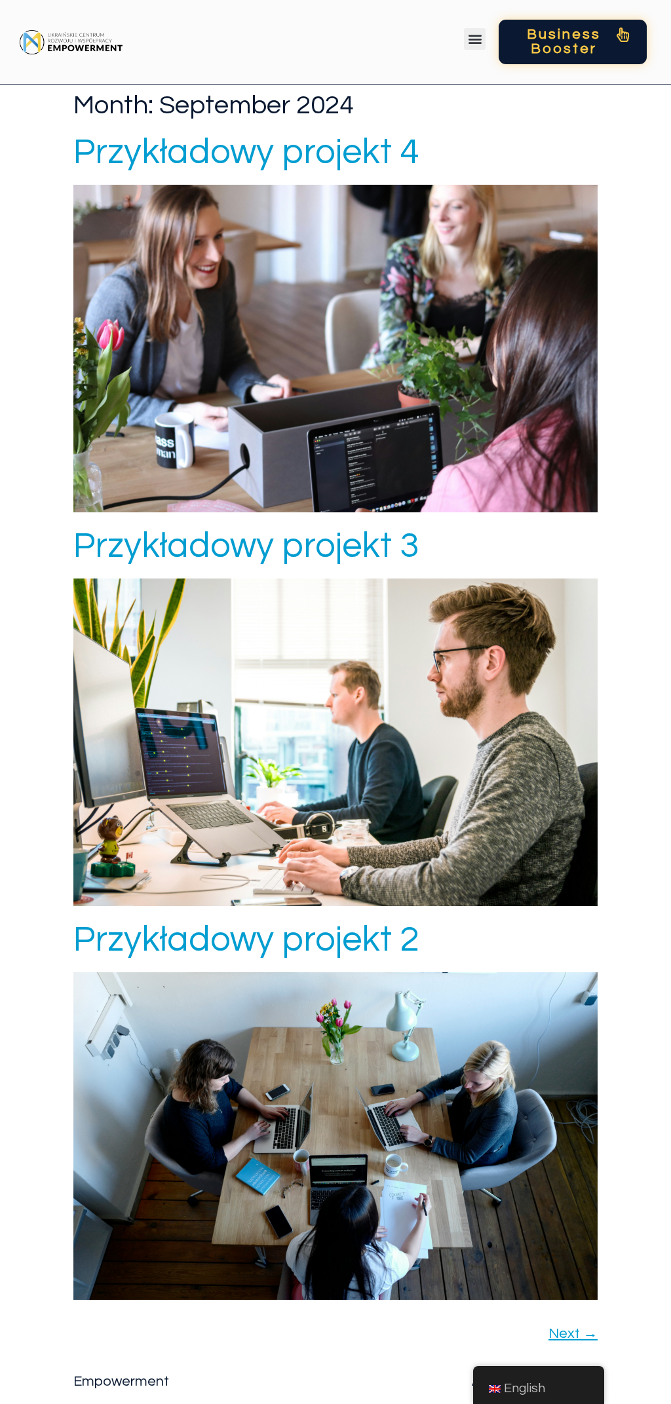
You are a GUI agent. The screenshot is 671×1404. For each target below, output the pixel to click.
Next (573, 1333)
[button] (475, 39)
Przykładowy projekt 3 (246, 546)
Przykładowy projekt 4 (246, 152)
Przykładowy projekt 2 (246, 940)
